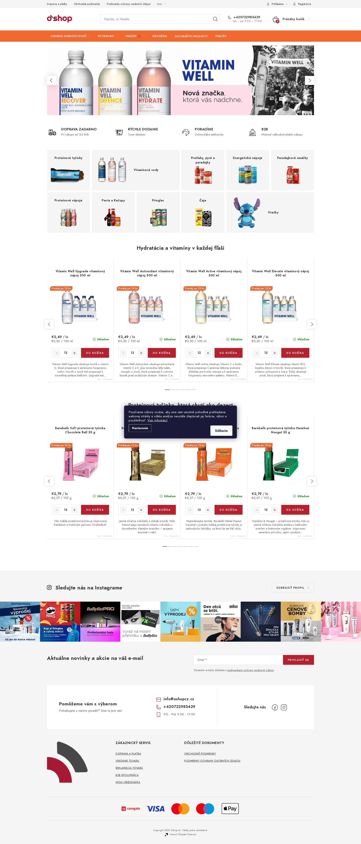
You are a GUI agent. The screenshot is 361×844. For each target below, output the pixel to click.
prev (49, 324)
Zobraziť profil (290, 588)
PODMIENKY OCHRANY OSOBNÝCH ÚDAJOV (212, 761)
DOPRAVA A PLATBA (128, 754)
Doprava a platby (57, 4)
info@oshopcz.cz (179, 699)
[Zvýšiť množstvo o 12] (74, 353)
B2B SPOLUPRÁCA (127, 775)
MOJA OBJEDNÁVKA (128, 782)
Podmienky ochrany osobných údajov (129, 4)
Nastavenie (140, 428)
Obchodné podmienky (87, 4)
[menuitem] (70, 36)
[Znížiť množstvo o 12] (56, 353)
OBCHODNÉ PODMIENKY (200, 754)
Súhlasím (221, 431)
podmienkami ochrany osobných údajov (250, 670)
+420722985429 (246, 17)
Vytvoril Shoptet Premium (183, 834)
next (311, 324)
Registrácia (304, 4)
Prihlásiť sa (298, 660)
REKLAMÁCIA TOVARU (129, 768)
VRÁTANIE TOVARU (127, 761)
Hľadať (215, 19)
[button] (51, 80)
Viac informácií (157, 420)
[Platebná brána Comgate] (130, 808)
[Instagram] (284, 707)
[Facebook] (275, 707)
